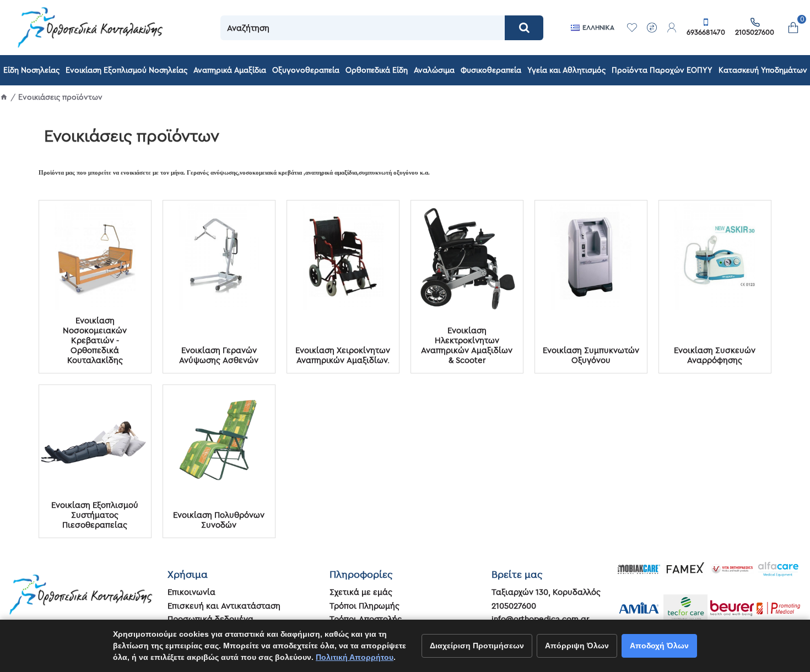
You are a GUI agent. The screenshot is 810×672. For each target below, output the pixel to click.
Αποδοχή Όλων (659, 645)
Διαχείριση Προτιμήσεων (477, 645)
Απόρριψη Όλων (577, 645)
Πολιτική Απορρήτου (354, 657)
